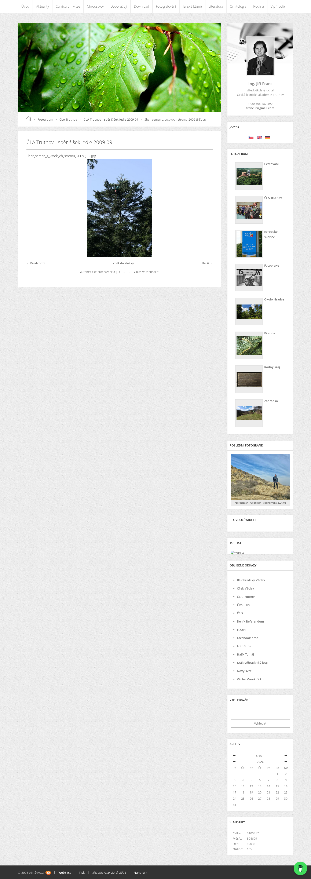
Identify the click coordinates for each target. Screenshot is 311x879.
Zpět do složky (123, 263)
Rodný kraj (272, 367)
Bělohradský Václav (251, 580)
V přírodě (278, 6)
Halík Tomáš (246, 654)
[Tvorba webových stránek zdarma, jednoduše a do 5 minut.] (48, 873)
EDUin (241, 630)
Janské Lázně (192, 6)
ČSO (240, 613)
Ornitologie (238, 6)
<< (234, 756)
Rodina (258, 6)
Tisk (82, 873)
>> (286, 756)
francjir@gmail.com (260, 108)
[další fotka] (206, 208)
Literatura (216, 6)
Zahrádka (271, 401)
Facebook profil (248, 638)
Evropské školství (271, 234)
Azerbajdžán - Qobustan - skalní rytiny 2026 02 (260, 502)
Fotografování (166, 6)
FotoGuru (244, 646)
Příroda (269, 333)
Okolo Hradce (274, 299)
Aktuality (42, 6)
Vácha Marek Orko (250, 679)
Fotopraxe (271, 265)
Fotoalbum (45, 119)
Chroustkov (95, 6)
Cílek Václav (245, 588)
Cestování (271, 164)
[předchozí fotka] (33, 208)
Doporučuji (118, 6)
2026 (260, 762)
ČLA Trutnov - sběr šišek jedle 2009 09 (111, 119)
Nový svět (244, 671)
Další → (207, 263)
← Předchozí (35, 263)
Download (141, 6)
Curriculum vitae (68, 6)
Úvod (25, 6)
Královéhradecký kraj (252, 663)
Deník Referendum (250, 621)
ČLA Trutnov (68, 119)
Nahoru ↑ (140, 873)
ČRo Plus (243, 605)
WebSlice (64, 873)
